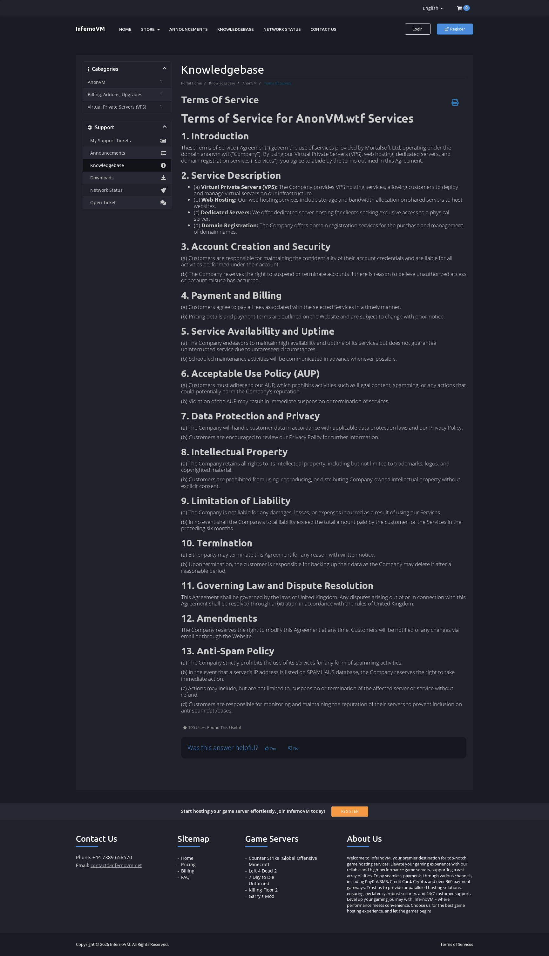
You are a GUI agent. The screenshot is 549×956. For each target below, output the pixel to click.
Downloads (101, 178)
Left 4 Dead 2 (263, 871)
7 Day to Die (261, 877)
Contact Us (323, 29)
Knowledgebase (235, 29)
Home (125, 29)
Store (149, 29)
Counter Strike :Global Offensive (283, 858)
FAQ (185, 877)
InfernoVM (90, 28)
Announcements (188, 29)
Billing (187, 871)
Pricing (188, 864)
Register (457, 29)
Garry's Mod (261, 896)
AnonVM (249, 83)
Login (418, 29)
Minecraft (259, 864)
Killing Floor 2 (263, 890)
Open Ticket (102, 202)
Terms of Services (456, 944)
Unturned (259, 883)
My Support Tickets (109, 141)
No (295, 748)
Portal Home (191, 83)
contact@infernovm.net (116, 865)
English (431, 8)
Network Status (282, 29)
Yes (272, 748)
